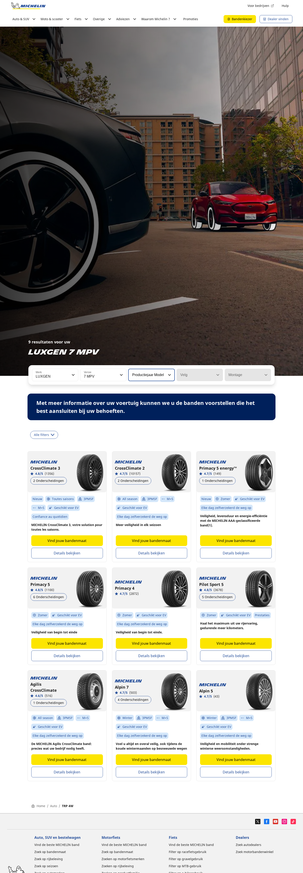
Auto (53, 806)
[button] (73, 375)
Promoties (190, 19)
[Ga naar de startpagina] (28, 6)
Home (41, 806)
